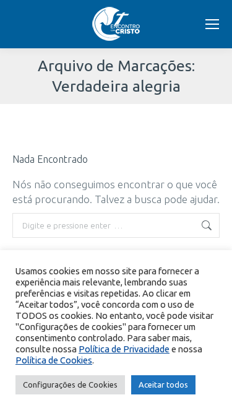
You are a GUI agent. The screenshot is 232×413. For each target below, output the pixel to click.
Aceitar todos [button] (163, 384)
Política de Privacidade (124, 349)
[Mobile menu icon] (212, 24)
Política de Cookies (53, 360)
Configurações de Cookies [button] (70, 384)
